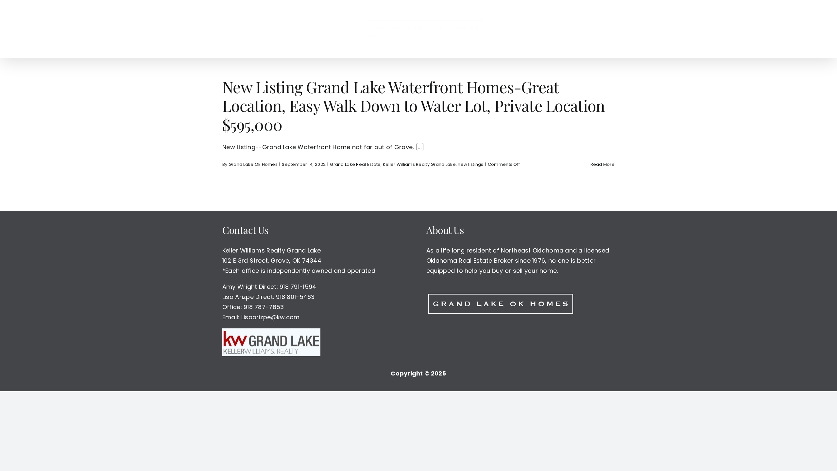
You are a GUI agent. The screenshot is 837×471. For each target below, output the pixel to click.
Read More (602, 164)
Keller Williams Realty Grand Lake (419, 164)
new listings (470, 164)
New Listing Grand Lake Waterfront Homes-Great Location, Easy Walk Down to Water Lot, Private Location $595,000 (413, 105)
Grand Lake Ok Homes (253, 164)
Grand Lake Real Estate (355, 164)
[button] (544, 29)
